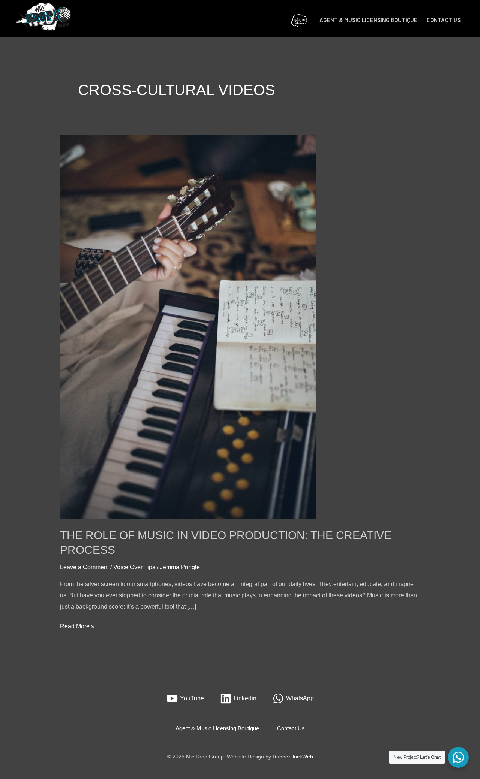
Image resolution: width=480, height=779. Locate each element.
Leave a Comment (84, 567)
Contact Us (443, 19)
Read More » (77, 625)
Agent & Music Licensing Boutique (368, 19)
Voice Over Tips (134, 567)
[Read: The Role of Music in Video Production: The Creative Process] (188, 326)
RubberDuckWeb (293, 757)
